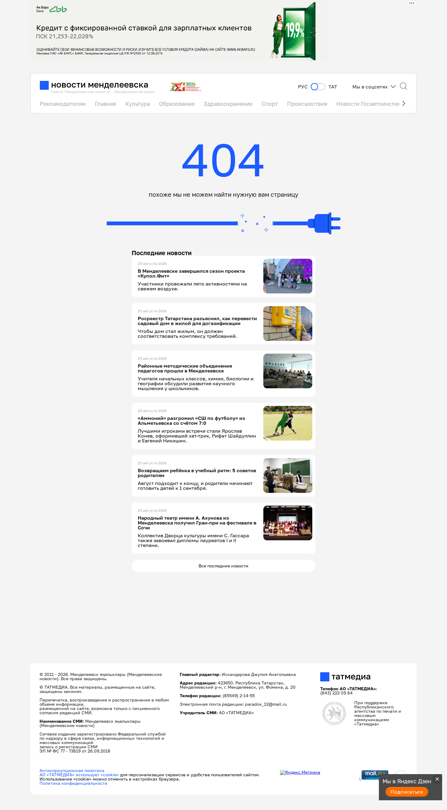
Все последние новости (223, 565)
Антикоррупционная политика (72, 770)
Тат (332, 87)
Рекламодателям (63, 103)
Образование (177, 103)
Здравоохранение (228, 103)
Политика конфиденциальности (73, 783)
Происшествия (307, 103)
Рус (303, 87)
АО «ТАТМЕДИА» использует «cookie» (79, 774)
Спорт (270, 103)
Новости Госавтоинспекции (373, 103)
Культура (137, 103)
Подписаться (406, 792)
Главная (105, 103)
